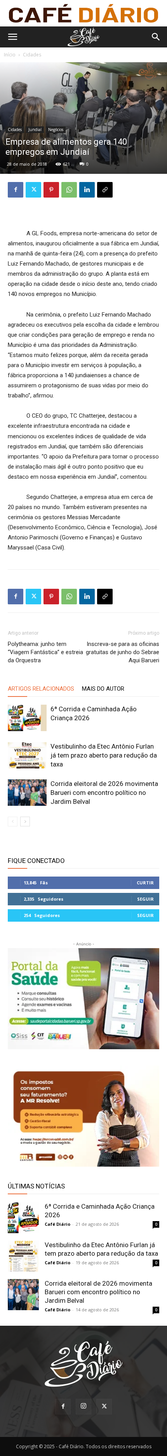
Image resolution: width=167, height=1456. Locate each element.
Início (10, 54)
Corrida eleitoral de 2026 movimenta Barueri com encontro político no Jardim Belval (104, 792)
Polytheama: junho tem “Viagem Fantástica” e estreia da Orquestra (45, 652)
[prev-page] (12, 821)
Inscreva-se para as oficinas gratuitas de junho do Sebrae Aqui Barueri (122, 652)
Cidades (32, 54)
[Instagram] (83, 1406)
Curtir (145, 883)
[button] (12, 36)
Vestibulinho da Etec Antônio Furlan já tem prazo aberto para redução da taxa (103, 755)
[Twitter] (33, 190)
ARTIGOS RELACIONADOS (41, 688)
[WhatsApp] (69, 190)
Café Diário (57, 1224)
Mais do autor (103, 688)
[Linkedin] (87, 190)
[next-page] (25, 821)
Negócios (55, 129)
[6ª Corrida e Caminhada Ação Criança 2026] (27, 718)
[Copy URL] (105, 190)
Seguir (145, 899)
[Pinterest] (51, 190)
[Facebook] (15, 190)
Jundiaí (35, 129)
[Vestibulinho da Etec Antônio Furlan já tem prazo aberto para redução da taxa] (27, 755)
